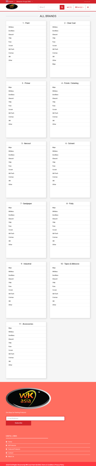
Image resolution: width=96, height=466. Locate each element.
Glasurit (11, 34)
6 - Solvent (70, 143)
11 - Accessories (26, 324)
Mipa (53, 64)
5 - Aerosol (26, 143)
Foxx (10, 42)
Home (10, 442)
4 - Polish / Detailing (69, 83)
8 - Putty (70, 203)
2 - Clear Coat (70, 23)
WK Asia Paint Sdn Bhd (33, 465)
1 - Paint (26, 23)
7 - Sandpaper (26, 203)
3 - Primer (26, 83)
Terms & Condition (48, 465)
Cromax (11, 53)
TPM (10, 38)
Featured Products (14, 449)
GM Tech (11, 49)
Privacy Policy (59, 465)
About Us (11, 456)
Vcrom (11, 45)
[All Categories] (52, 7)
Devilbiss (11, 31)
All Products (12, 445)
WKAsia (11, 27)
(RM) (24, 1)
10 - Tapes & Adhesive (70, 264)
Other (10, 60)
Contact (10, 453)
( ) (70, 7)
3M (10, 56)
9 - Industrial (26, 264)
